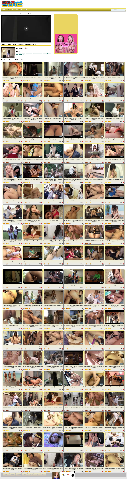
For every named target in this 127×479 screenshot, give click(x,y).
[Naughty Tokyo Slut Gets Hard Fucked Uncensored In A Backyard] (114, 290)
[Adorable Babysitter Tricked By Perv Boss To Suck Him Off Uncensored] (114, 269)
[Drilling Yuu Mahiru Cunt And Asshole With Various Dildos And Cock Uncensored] (53, 412)
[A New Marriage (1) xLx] (53, 205)
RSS (26, 9)
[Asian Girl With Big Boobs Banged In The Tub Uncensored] (94, 123)
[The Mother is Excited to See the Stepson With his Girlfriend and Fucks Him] (74, 351)
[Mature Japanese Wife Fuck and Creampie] (94, 82)
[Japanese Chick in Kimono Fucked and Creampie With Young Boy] (33, 245)
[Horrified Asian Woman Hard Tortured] (12, 144)
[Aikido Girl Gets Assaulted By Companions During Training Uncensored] (94, 62)
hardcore (45, 53)
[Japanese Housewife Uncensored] (12, 310)
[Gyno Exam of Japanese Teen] (94, 144)
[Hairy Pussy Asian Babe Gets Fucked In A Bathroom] (53, 62)
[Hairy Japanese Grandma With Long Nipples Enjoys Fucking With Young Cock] (74, 310)
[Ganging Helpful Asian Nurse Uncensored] (114, 432)
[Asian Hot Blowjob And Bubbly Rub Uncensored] (53, 290)
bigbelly (20, 54)
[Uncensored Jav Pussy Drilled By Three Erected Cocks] (94, 330)
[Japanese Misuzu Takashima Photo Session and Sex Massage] (74, 123)
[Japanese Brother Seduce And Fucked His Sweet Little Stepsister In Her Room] (114, 205)
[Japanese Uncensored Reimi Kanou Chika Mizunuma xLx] (114, 245)
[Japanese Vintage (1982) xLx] (12, 123)
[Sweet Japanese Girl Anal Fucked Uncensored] (94, 412)
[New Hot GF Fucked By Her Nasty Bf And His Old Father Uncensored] (94, 205)
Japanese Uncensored (25, 49)
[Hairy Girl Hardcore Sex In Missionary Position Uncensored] (74, 412)
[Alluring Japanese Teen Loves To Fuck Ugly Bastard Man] (74, 103)
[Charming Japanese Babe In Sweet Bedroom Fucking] (12, 351)
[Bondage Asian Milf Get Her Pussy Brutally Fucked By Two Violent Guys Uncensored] (94, 245)
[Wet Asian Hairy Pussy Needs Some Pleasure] (94, 164)
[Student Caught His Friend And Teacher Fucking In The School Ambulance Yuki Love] (53, 225)
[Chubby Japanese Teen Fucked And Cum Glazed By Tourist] (12, 164)
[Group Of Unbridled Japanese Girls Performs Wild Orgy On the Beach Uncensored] (12, 371)
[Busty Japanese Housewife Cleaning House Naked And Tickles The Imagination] (53, 310)
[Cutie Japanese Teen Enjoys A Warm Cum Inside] (53, 144)
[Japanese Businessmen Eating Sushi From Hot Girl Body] (33, 391)
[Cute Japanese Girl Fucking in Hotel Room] (114, 164)
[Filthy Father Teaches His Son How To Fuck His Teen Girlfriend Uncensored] (74, 144)
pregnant (49, 53)
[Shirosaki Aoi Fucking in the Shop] (114, 62)
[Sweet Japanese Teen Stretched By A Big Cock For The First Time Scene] (94, 351)
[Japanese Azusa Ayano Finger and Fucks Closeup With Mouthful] (33, 82)
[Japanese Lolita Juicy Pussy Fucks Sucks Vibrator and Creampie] (114, 144)
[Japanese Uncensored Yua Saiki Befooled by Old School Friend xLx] (74, 269)
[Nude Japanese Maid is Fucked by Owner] (94, 269)
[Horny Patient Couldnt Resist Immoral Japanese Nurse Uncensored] (53, 371)
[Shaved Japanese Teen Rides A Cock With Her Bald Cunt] (74, 62)
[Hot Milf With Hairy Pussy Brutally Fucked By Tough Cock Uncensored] (114, 123)
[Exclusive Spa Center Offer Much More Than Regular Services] (53, 164)
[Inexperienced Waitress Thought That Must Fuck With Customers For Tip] (74, 184)
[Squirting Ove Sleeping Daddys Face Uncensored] (74, 225)
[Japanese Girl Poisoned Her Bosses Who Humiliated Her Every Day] (33, 371)
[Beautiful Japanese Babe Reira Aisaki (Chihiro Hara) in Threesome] (114, 310)
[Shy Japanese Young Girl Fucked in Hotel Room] (33, 62)
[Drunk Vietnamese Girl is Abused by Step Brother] (12, 269)
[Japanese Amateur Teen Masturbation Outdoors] (53, 245)
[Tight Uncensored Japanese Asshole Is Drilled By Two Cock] (114, 351)
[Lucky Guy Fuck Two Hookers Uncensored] (33, 269)
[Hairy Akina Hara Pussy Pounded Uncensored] (33, 225)
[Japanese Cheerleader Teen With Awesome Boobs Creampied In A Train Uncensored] (33, 144)
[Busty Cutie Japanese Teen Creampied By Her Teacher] (94, 310)
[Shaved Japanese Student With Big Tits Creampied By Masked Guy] (94, 432)
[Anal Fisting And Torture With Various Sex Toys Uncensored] (94, 453)
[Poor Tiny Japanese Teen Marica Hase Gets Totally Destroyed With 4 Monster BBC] (33, 351)
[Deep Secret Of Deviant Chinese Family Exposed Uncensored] (94, 103)
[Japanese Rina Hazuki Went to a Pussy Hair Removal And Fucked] (53, 123)
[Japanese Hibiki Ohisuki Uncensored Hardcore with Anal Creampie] (114, 412)
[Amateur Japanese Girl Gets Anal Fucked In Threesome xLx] (33, 205)
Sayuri (20, 53)
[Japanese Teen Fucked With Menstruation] (53, 103)
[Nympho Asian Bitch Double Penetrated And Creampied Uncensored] (94, 184)
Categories (10, 9)
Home (3, 9)
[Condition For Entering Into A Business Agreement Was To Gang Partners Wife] (74, 82)
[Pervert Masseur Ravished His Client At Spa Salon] (12, 330)
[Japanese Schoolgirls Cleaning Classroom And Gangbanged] (74, 391)
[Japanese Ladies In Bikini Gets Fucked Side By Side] (12, 82)
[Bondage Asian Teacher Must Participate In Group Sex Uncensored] (53, 351)
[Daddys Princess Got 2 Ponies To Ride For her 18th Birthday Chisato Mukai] (94, 290)
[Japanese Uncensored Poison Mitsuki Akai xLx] (114, 330)
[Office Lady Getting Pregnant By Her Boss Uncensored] (12, 290)
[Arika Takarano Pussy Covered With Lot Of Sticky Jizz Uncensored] (94, 371)
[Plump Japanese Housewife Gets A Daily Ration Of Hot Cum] (74, 371)
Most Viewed (19, 9)
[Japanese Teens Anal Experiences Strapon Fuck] (114, 82)
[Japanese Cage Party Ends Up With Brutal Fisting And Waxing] (12, 432)
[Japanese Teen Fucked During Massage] (74, 432)
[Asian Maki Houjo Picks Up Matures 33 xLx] (33, 184)
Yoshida (23, 53)
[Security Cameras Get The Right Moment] (33, 412)
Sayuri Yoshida (29, 53)
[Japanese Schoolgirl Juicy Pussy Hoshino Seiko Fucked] (12, 103)
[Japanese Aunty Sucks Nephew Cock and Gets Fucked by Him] (33, 453)
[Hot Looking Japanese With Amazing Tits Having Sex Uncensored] (33, 310)
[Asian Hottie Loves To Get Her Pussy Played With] (53, 82)
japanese (35, 53)
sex (24, 54)
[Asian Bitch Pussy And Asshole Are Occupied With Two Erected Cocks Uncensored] (114, 225)
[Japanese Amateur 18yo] (53, 432)
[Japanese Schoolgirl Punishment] (53, 269)
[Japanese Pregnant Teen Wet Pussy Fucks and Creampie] (74, 453)
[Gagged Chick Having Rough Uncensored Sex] (33, 164)
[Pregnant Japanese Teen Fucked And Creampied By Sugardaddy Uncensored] (12, 62)
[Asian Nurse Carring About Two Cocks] (12, 245)
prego (17, 54)
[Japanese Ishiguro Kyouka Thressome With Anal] (114, 453)
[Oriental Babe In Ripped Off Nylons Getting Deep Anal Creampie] (94, 225)
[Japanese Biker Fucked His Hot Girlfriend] (114, 371)
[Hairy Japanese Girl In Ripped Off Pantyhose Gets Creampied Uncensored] (74, 330)
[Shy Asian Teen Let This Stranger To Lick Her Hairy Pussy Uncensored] (74, 205)
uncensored (39, 53)
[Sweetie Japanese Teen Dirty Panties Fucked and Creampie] (114, 184)
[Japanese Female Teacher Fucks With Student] (114, 103)
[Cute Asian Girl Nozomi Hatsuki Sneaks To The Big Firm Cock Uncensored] (33, 123)
